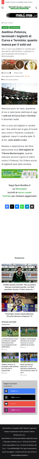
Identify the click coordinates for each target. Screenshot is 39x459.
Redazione (6, 73)
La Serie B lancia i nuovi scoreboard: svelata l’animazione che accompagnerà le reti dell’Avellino (10, 343)
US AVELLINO (14, 27)
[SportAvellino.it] (19, 7)
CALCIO (10, 23)
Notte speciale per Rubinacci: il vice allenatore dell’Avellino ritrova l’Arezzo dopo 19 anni (28, 368)
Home (5, 23)
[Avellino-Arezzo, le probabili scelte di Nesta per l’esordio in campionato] (10, 357)
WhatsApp (20, 189)
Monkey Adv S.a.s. (20, 435)
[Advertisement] (19, 233)
